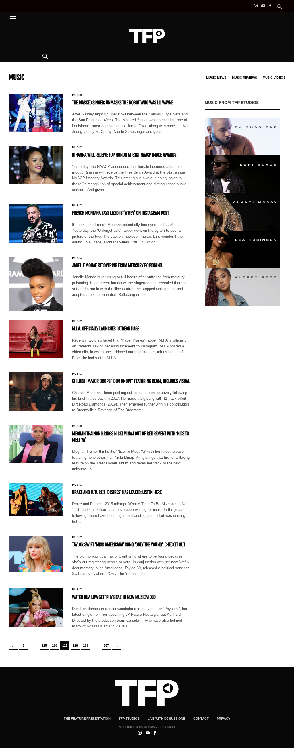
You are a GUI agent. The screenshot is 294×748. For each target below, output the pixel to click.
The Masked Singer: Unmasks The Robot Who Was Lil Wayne (122, 102)
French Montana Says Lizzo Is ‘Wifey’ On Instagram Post (120, 213)
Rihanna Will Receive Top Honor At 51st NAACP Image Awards (124, 155)
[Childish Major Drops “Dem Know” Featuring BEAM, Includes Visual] (36, 391)
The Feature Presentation (87, 718)
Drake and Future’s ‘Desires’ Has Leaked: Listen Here (116, 492)
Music (77, 95)
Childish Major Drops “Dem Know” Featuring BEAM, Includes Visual (130, 381)
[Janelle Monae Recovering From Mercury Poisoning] (36, 284)
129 (85, 645)
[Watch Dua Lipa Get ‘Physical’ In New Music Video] (36, 607)
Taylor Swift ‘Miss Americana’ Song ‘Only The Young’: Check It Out (128, 545)
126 (54, 645)
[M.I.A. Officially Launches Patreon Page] (36, 339)
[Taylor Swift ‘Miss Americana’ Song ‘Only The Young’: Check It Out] (36, 554)
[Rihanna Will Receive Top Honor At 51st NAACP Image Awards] (36, 165)
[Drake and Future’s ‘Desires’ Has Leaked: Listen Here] (36, 499)
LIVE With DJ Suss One (166, 718)
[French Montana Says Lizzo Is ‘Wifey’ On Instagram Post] (36, 223)
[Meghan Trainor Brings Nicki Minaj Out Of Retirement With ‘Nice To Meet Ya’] (36, 444)
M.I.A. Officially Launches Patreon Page (105, 329)
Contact (201, 718)
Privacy (223, 718)
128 (75, 645)
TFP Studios (129, 718)
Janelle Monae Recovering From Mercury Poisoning (117, 265)
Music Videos (274, 77)
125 (44, 645)
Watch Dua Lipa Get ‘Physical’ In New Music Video (114, 597)
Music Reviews (244, 77)
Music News (216, 77)
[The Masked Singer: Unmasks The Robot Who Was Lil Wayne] (36, 113)
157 (106, 645)
